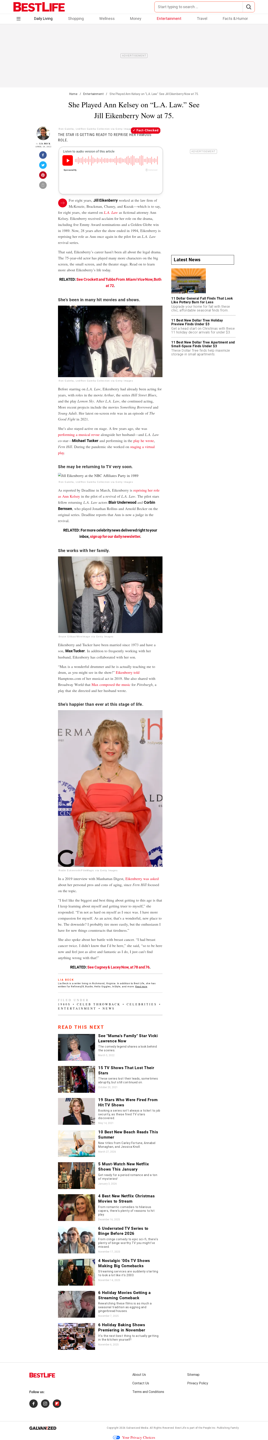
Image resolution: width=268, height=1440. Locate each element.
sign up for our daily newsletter (115, 536)
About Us (139, 1375)
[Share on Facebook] (43, 156)
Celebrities (142, 1004)
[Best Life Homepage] (39, 7)
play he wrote (143, 440)
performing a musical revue (79, 434)
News (109, 1008)
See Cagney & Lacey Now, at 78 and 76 (118, 967)
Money (135, 18)
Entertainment (169, 18)
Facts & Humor (235, 18)
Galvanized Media (137, 1427)
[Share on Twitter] (43, 166)
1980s (64, 1004)
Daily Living (43, 18)
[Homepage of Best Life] (42, 1375)
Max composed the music (110, 684)
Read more (141, 986)
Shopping (76, 18)
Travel (202, 18)
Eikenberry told (127, 672)
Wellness (107, 18)
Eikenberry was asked (142, 878)
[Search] (249, 7)
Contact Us (140, 1383)
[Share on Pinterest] (43, 176)
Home (73, 94)
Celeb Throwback (99, 1004)
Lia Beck (44, 143)
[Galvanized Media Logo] (42, 1428)
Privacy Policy (197, 1383)
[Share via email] (43, 186)
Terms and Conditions (148, 1392)
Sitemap (193, 1375)
